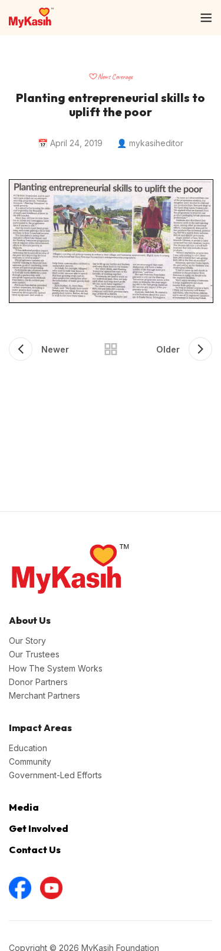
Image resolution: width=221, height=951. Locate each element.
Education (28, 748)
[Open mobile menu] (206, 17)
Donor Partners (38, 682)
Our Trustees (34, 654)
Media (24, 807)
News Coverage (115, 76)
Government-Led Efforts (55, 775)
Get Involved (38, 828)
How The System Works (56, 668)
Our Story (27, 641)
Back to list (110, 349)
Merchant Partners (44, 695)
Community (30, 761)
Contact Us (35, 849)
